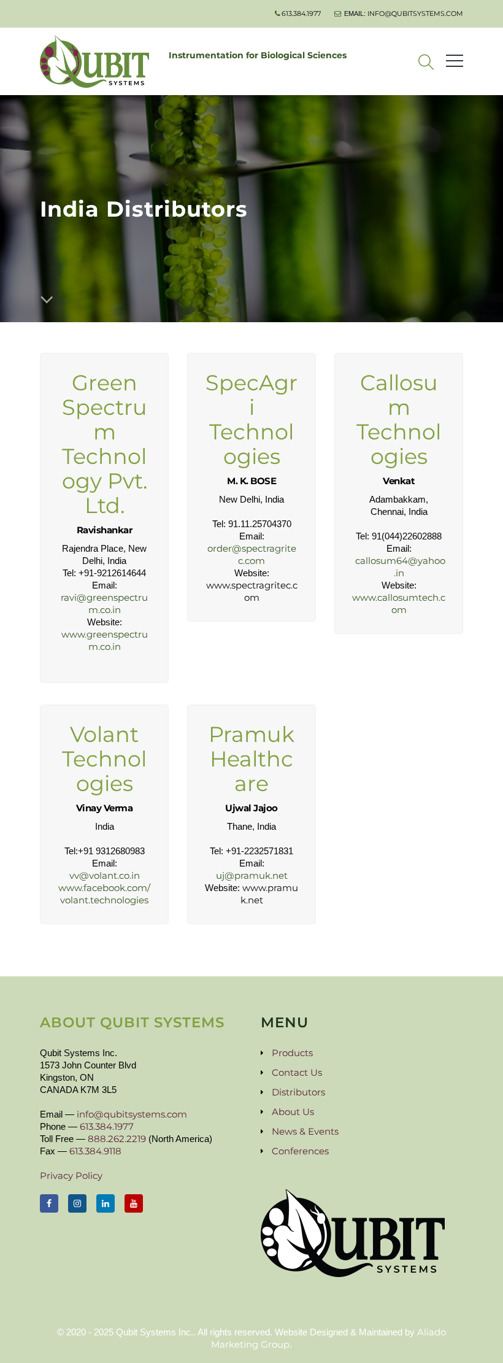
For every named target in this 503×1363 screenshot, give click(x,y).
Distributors (298, 1092)
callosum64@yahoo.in (400, 567)
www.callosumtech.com (398, 604)
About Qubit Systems (132, 1022)
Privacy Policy (71, 1175)
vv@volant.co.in (104, 875)
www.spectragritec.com (252, 591)
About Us (293, 1112)
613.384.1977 (301, 13)
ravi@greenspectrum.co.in (104, 604)
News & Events (305, 1131)
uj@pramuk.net (252, 875)
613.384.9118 (95, 1151)
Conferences (300, 1151)
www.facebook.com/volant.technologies (104, 894)
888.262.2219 (117, 1139)
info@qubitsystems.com (415, 13)
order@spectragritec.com (251, 554)
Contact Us (297, 1072)
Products (292, 1053)
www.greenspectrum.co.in (104, 640)
